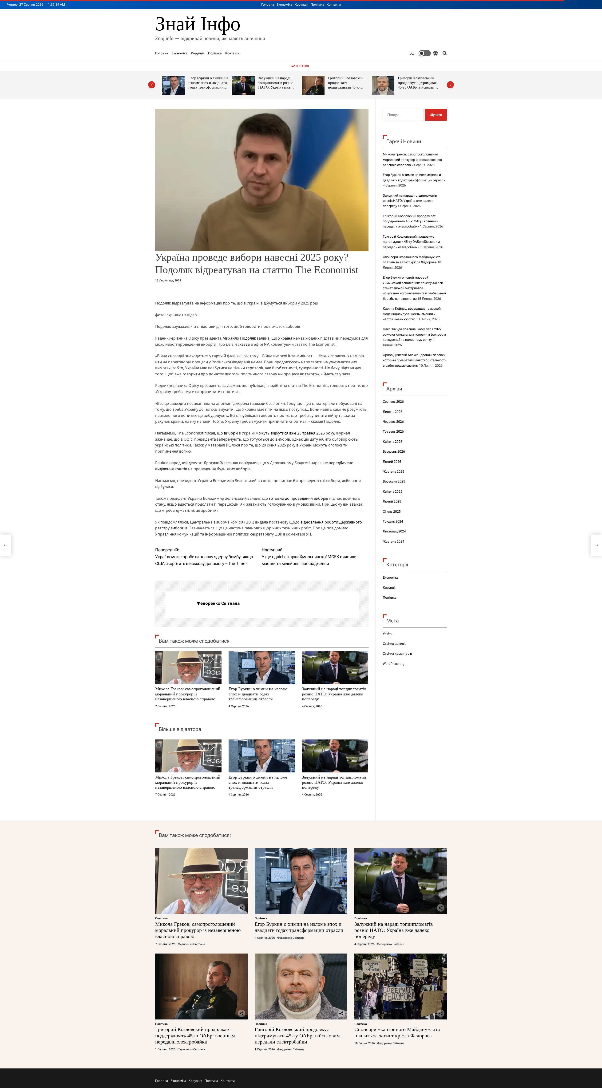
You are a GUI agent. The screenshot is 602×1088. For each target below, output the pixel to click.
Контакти (334, 4)
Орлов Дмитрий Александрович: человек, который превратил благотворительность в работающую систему (414, 360)
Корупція (301, 4)
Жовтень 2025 (393, 471)
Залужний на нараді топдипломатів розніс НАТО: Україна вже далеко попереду (205, 85)
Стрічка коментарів (397, 653)
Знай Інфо (198, 24)
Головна (267, 4)
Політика (317, 4)
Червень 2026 (393, 421)
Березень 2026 (394, 451)
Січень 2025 (392, 511)
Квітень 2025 (392, 491)
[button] (151, 84)
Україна (285, 338)
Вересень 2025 (394, 481)
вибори (231, 433)
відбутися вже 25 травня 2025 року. (303, 433)
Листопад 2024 (394, 531)
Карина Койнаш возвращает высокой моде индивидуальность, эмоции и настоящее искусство (412, 314)
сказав (244, 344)
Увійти (387, 634)
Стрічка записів (394, 643)
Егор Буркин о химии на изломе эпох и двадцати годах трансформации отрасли (258, 693)
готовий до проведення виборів (298, 498)
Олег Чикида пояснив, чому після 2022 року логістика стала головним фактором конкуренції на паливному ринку (414, 334)
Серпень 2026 (393, 401)
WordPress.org (393, 664)
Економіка (284, 4)
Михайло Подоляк (239, 338)
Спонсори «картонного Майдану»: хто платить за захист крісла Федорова (418, 82)
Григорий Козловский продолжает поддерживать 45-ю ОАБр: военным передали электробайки (277, 87)
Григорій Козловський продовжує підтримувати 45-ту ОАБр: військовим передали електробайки (348, 85)
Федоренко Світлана (218, 603)
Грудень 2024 (393, 521)
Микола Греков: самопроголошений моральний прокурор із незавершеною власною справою (187, 693)
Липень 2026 (392, 412)
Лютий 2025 (392, 501)
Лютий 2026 (392, 461)
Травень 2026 (393, 431)
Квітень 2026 (392, 441)
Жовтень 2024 (393, 541)
